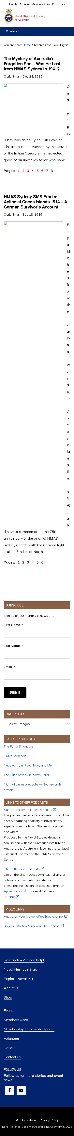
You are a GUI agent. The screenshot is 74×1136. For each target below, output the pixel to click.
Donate (9, 1047)
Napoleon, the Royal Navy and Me (28, 765)
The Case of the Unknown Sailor (26, 775)
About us (11, 988)
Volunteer (11, 1038)
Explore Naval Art (18, 978)
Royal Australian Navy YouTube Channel (32, 926)
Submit (15, 692)
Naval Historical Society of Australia (33, 17)
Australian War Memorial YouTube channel (33, 916)
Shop (8, 997)
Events (9, 1010)
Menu (13, 31)
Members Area (16, 1020)
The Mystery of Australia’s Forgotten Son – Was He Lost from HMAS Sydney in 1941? (32, 63)
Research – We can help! (24, 960)
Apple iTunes (13, 891)
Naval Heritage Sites (20, 969)
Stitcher (9, 897)
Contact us (12, 1057)
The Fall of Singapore (18, 746)
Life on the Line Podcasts (22, 869)
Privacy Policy (49, 1120)
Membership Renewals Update (29, 1029)
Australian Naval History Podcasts (28, 810)
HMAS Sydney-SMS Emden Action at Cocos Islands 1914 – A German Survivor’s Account (35, 201)
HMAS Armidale (15, 756)
